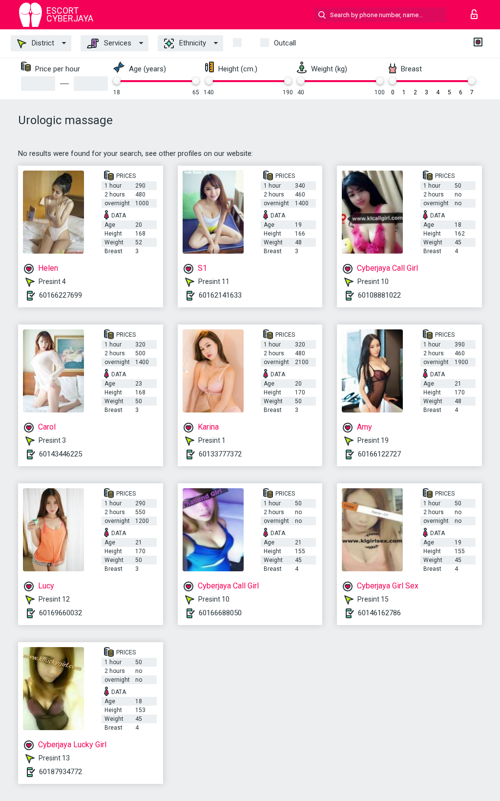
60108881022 (379, 295)
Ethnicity (191, 43)
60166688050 (220, 612)
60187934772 (60, 771)
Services (116, 43)
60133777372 (220, 454)
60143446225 (60, 454)
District (42, 43)
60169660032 (60, 612)
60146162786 (379, 612)
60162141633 (220, 295)
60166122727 (379, 454)
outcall (285, 43)
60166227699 (60, 295)
